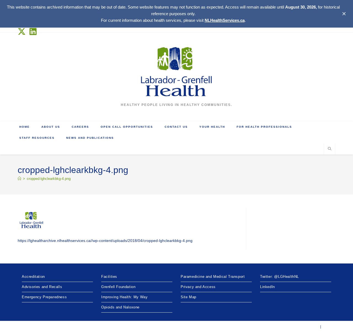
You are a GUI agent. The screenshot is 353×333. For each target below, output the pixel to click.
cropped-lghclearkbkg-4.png (49, 179)
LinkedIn (267, 287)
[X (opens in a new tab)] (23, 32)
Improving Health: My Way (124, 297)
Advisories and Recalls (42, 287)
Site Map (188, 297)
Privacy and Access (198, 287)
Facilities (109, 277)
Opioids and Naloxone (120, 307)
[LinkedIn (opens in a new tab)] (33, 32)
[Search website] (329, 149)
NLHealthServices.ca (225, 20)
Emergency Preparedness (44, 297)
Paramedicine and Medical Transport (213, 277)
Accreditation (33, 277)
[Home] (19, 179)
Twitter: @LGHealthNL (279, 277)
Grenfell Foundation (118, 287)
